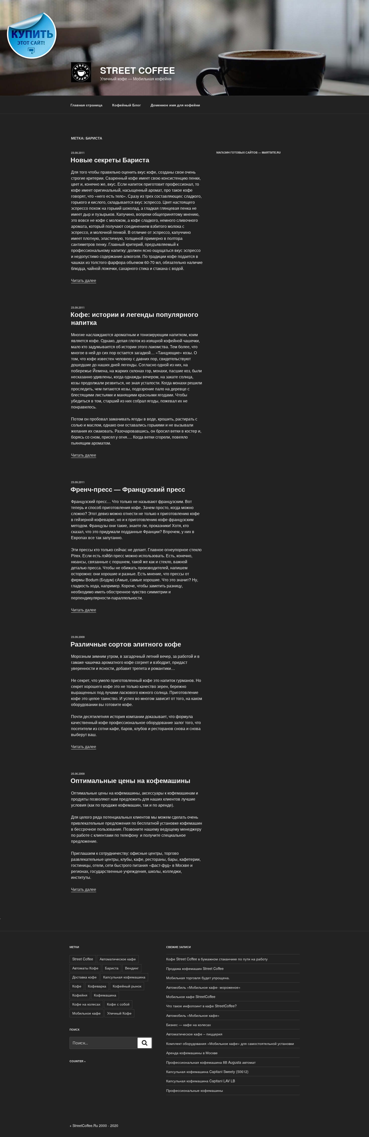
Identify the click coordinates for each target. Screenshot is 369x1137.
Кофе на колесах (86, 1004)
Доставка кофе (84, 976)
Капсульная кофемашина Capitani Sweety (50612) (207, 1071)
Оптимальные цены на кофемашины (130, 780)
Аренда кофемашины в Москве (192, 1052)
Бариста (111, 967)
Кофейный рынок (127, 985)
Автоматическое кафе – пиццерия (194, 1033)
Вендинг (132, 967)
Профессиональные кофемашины (194, 1090)
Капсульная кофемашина (124, 976)
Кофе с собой (118, 1004)
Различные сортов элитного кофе (126, 644)
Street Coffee (137, 70)
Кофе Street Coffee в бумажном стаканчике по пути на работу (217, 958)
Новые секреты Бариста (110, 159)
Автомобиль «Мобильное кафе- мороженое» (203, 987)
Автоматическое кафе (118, 958)
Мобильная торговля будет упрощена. (198, 977)
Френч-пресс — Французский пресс (128, 489)
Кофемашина (105, 995)
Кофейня (79, 995)
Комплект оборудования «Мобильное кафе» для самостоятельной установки (230, 1043)
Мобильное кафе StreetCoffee (190, 996)
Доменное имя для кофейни (175, 104)
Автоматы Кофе (85, 967)
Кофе (76, 985)
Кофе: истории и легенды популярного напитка (134, 318)
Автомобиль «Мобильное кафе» (192, 1015)
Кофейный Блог (126, 104)
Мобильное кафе (86, 1013)
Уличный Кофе (119, 1013)
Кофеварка (97, 985)
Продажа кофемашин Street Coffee (195, 968)
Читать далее (83, 280)
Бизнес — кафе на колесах (188, 1024)
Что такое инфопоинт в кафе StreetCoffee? (201, 1005)
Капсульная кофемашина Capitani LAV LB (200, 1080)
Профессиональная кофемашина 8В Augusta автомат (211, 1062)
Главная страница (86, 104)
